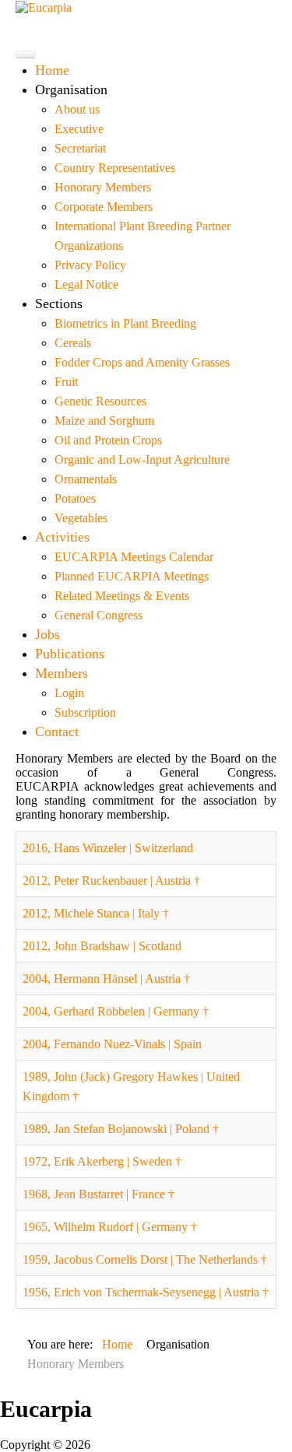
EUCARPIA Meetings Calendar (134, 556)
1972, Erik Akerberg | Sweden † (102, 1161)
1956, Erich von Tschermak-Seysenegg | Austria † (146, 1292)
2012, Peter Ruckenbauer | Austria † (111, 880)
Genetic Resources (100, 401)
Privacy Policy (90, 265)
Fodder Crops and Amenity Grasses (142, 362)
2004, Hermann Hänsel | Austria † (106, 978)
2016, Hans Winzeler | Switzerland (108, 847)
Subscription (85, 712)
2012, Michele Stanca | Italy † (96, 913)
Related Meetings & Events (122, 595)
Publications (69, 653)
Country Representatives (115, 167)
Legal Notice (86, 284)
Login (69, 693)
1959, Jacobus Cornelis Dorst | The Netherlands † (145, 1259)
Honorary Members (103, 187)
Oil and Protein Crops (108, 440)
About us (77, 109)
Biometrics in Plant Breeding (125, 323)
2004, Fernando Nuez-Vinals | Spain (112, 1043)
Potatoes (75, 498)
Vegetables (81, 517)
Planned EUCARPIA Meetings (132, 576)
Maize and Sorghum (104, 420)
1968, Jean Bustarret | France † (98, 1194)
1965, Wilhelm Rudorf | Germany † (110, 1226)
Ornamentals (86, 479)
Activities (62, 537)
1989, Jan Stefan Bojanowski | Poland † (121, 1128)
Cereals (73, 342)
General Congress (98, 615)
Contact (57, 731)
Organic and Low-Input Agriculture (142, 459)
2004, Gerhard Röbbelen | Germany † (116, 1011)
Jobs (47, 634)
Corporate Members (104, 206)
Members (61, 673)
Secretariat (80, 148)
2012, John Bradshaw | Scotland (102, 945)
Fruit (66, 381)
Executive (79, 128)
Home (52, 70)
